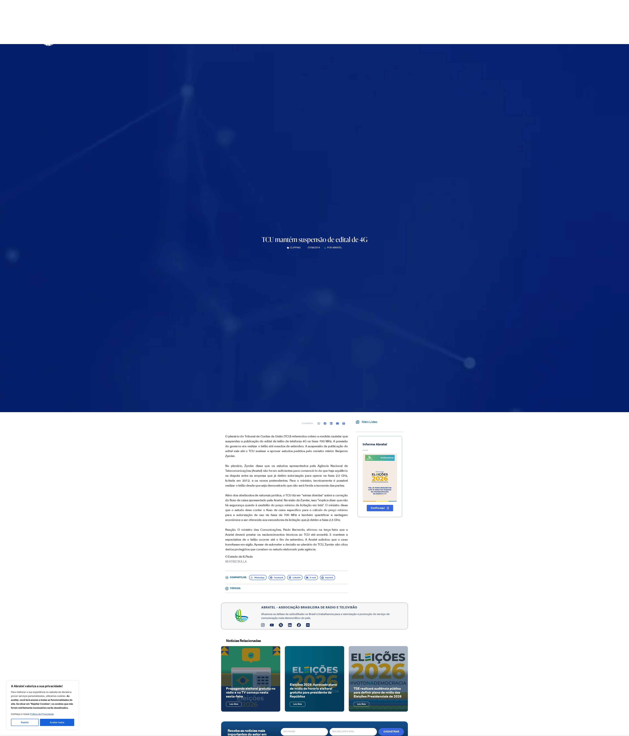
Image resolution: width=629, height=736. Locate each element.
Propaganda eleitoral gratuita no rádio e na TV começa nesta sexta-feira (250, 692)
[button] (319, 423)
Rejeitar (25, 722)
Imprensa (380, 36)
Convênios (417, 36)
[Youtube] (272, 625)
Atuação (398, 36)
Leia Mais (233, 704)
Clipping (295, 248)
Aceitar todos (57, 722)
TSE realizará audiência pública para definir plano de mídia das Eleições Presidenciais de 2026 (377, 692)
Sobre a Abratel (357, 36)
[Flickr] (308, 625)
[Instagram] (263, 625)
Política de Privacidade (42, 714)
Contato (432, 36)
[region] (43, 705)
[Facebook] (299, 625)
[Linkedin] (290, 625)
